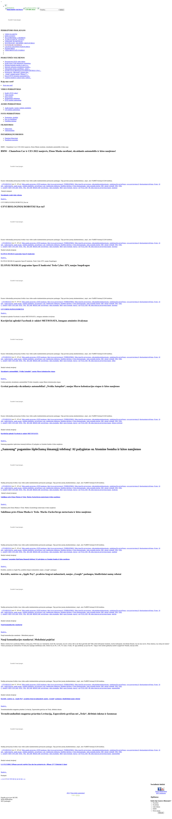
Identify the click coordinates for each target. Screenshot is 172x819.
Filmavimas (8, 129)
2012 (68, 793)
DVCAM (15, 188)
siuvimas (114, 246)
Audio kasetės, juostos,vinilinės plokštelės (18, 108)
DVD (78, 795)
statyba (114, 614)
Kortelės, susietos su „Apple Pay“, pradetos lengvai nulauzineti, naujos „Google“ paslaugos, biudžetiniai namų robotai (40, 699)
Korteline (156, 805)
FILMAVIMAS (10, 48)
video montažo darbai (93, 186)
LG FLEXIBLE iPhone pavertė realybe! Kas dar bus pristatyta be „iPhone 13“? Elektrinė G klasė (34, 764)
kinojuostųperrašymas (146, 184)
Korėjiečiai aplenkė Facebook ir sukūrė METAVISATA (19, 433)
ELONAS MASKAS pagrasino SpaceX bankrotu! (18, 254)
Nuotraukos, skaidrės (11, 117)
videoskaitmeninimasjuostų (100, 184)
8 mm (156, 184)
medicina (115, 490)
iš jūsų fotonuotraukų (79, 186)
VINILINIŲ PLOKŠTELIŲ (14, 41)
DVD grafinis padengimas (13, 100)
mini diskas (156, 807)
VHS (116, 186)
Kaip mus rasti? (8, 85)
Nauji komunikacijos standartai (11, 625)
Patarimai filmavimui (11, 138)
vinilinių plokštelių (28, 186)
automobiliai (116, 688)
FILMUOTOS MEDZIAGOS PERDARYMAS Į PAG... (23, 70)
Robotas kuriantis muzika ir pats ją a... (17, 65)
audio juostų (18, 186)
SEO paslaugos (161, 793)
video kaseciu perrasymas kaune (101, 188)
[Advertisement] (49, 785)
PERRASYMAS (69, 184)
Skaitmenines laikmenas (12, 98)
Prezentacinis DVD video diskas (15, 61)
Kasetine (155, 803)
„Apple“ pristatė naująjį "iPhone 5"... (16, 74)
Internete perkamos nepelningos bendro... (18, 67)
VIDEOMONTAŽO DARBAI (15, 50)
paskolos (114, 188)
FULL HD (84, 188)
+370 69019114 (6, 184)
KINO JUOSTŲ (10, 36)
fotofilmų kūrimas (66, 186)
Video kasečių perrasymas (83, 184)
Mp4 (61, 188)
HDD (155, 809)
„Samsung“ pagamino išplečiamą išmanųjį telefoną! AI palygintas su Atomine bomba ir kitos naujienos (35, 559)
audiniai (114, 552)
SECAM (29, 188)
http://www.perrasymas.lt (55, 184)
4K (89, 188)
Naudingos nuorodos (11, 140)
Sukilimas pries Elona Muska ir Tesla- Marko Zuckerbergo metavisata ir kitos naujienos (30, 497)
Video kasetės (9, 95)
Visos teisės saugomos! (77, 793)
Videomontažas (9, 130)
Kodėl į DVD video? (11, 93)
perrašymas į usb (40, 186)
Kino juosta (156, 811)
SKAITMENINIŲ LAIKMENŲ (15, 38)
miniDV (5, 188)
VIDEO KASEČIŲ (11, 34)
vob (79, 188)
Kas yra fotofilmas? (11, 119)
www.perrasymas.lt (133, 184)
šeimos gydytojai (117, 423)
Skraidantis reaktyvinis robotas (11, 195)
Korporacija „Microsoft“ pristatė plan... (17, 72)
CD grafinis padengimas (12, 110)
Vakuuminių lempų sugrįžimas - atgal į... (17, 69)
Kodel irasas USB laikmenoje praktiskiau (18, 63)
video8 (106, 186)
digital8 (111, 186)
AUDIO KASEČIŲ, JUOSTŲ (14, 39)
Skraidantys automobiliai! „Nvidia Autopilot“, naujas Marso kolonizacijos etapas (28, 371)
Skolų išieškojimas (161, 791)
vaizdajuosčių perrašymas (117, 184)
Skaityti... (4, 199)
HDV (9, 188)
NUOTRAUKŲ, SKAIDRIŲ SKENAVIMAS (20, 43)
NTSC (20, 188)
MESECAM (36, 188)
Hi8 (102, 186)
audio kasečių (8, 186)
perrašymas (44, 188)
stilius (113, 361)
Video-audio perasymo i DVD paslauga (34, 184)
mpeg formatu (67, 188)
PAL (24, 188)
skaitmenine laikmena (53, 186)
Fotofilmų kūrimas (10, 121)
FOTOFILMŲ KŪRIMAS (13, 45)
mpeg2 (75, 188)
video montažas (54, 188)
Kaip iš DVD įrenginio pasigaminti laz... (17, 76)
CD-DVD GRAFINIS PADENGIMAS (17, 47)
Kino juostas (9, 97)
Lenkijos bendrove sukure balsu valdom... (18, 78)
